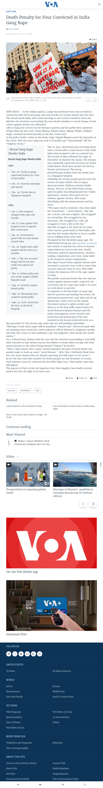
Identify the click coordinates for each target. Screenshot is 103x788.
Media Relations (61, 768)
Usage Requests (60, 774)
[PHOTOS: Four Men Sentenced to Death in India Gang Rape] (51, 67)
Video (10, 457)
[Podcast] (39, 653)
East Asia (11, 12)
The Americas (13, 691)
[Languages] (63, 784)
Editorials (57, 743)
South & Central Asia (63, 697)
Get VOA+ (11, 774)
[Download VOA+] (51, 605)
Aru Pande (14, 29)
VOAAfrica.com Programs (19, 743)
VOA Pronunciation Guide (65, 779)
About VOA (11, 768)
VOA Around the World (17, 779)
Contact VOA (59, 763)
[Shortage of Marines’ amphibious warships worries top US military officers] (75, 474)
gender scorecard (87, 243)
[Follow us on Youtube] (21, 653)
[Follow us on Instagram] (27, 653)
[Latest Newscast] (18, 784)
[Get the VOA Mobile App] (51, 543)
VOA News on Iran (15, 727)
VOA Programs (13, 712)
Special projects (14, 717)
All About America (62, 671)
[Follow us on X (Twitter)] (14, 653)
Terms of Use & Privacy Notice (21, 763)
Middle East (59, 691)
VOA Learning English (17, 748)
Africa (9, 686)
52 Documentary (61, 717)
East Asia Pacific (14, 697)
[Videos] (40, 784)
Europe (56, 686)
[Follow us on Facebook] (8, 653)
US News (10, 671)
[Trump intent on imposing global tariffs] (28, 474)
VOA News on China (62, 712)
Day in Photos (13, 722)
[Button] (93, 39)
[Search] (85, 784)
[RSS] (33, 653)
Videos (56, 722)
